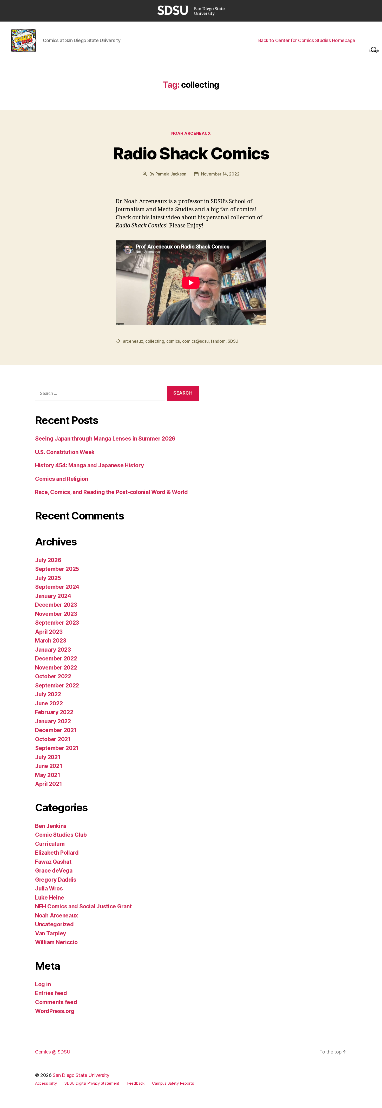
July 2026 (48, 560)
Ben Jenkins (51, 826)
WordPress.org (55, 1011)
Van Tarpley (50, 933)
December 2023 (56, 605)
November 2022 (56, 667)
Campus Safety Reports (173, 1083)
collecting (154, 341)
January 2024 (53, 596)
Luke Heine (49, 897)
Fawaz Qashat (53, 862)
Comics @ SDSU (52, 1052)
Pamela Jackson (170, 174)
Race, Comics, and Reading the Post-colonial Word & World (111, 492)
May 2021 (47, 775)
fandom (218, 341)
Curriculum (49, 844)
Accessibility (46, 1083)
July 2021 (48, 757)
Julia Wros (49, 888)
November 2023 (56, 614)
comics (173, 341)
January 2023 (53, 649)
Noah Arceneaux (191, 133)
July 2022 (48, 694)
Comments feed (56, 1002)
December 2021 (56, 730)
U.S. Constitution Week (65, 452)
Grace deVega (54, 870)
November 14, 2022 (220, 174)
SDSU (233, 341)
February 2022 (54, 712)
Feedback (135, 1083)
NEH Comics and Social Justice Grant (83, 906)
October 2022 (53, 676)
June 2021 (48, 766)
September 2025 (57, 569)
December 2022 (56, 658)
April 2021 (48, 784)
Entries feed (51, 993)
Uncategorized (54, 924)
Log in (43, 984)
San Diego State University (81, 1075)
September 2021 (56, 748)
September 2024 (57, 587)
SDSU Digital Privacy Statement (91, 1083)
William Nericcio (56, 942)
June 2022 (49, 703)
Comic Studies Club (61, 835)
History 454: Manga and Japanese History (89, 465)
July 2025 (48, 578)
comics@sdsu (195, 341)
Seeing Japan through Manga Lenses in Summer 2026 (105, 438)
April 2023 (48, 632)
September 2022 (57, 685)
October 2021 (53, 739)
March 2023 (50, 640)
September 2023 (57, 622)
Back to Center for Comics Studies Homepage (306, 40)
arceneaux (133, 341)
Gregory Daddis (55, 879)
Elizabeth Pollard (56, 852)
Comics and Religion (61, 479)
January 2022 (53, 721)
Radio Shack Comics (191, 153)
